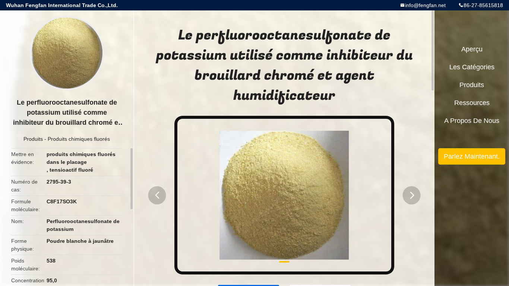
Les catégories (471, 67)
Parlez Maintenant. (472, 156)
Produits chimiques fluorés (79, 139)
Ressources (472, 103)
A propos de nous (471, 120)
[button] (157, 195)
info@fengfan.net (425, 5)
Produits (33, 139)
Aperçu (472, 49)
